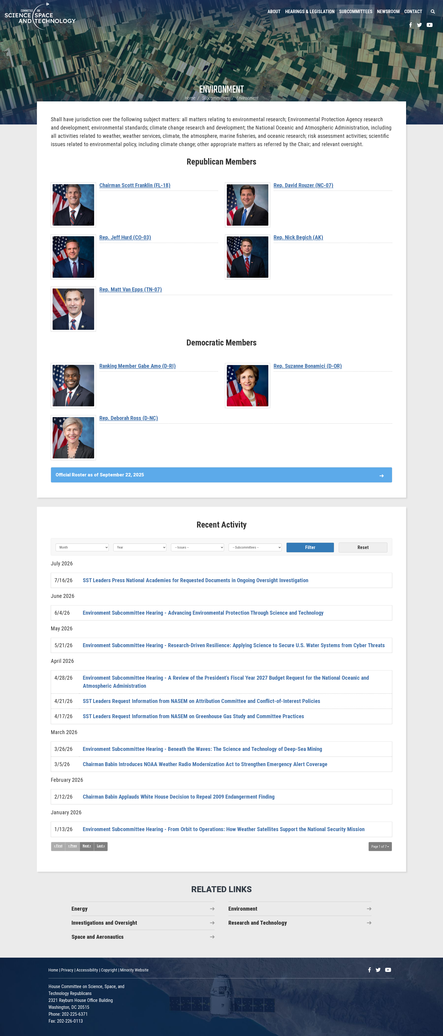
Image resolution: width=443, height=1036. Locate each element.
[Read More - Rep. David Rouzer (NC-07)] (247, 205)
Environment (221, 90)
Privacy (67, 970)
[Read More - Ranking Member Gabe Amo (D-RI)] (73, 385)
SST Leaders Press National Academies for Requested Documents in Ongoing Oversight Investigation (195, 580)
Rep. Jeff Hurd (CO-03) (125, 237)
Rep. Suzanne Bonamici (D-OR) (308, 366)
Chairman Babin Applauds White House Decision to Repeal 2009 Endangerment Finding (179, 797)
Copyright (109, 970)
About (274, 11)
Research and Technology (257, 923)
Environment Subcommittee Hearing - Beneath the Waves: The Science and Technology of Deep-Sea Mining (202, 749)
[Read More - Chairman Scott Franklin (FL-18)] (73, 205)
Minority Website (134, 970)
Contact (413, 11)
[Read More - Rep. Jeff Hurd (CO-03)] (73, 257)
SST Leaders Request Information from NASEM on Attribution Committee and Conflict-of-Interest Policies (201, 701)
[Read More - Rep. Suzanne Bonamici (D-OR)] (247, 385)
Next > (87, 846)
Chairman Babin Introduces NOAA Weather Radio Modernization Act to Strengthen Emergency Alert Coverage (205, 764)
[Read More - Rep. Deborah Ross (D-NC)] (73, 437)
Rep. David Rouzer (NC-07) (303, 185)
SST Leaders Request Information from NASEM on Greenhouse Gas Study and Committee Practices (193, 716)
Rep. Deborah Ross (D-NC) (128, 418)
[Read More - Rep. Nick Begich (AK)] (247, 257)
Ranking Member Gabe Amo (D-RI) (137, 366)
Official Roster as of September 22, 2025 (100, 475)
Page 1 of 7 (379, 846)
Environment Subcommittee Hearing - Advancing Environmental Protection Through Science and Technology (203, 613)
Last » (101, 846)
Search (432, 11)
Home (190, 98)
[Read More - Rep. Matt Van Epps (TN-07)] (73, 309)
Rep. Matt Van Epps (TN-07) (130, 289)
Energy (79, 909)
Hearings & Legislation (310, 11)
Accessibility (87, 970)
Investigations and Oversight (104, 923)
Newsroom (388, 11)
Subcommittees (355, 11)
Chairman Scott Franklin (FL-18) (135, 185)
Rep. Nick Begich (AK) (298, 237)
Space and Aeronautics (98, 937)
